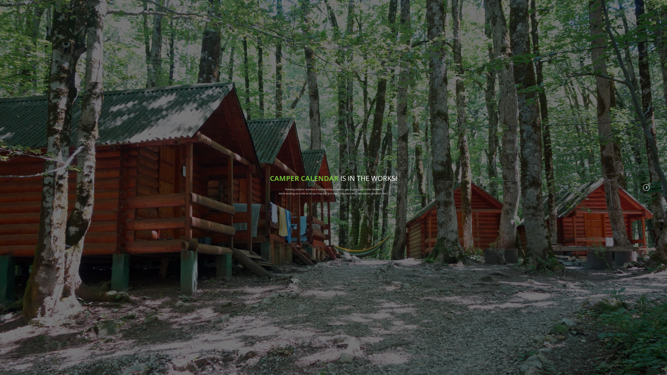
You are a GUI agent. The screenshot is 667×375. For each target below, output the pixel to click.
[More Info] (646, 188)
